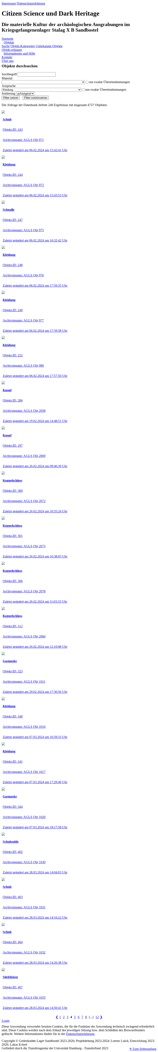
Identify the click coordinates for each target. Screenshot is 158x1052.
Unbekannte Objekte (49, 46)
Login (5, 1020)
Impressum (9, 3)
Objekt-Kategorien (22, 46)
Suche (6, 46)
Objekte (9, 42)
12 (97, 1017)
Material (7, 78)
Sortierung (8, 93)
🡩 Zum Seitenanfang (142, 1049)
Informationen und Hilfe (19, 53)
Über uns (8, 61)
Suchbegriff (9, 74)
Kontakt (7, 57)
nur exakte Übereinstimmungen (109, 82)
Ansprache (9, 86)
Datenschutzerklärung (31, 3)
